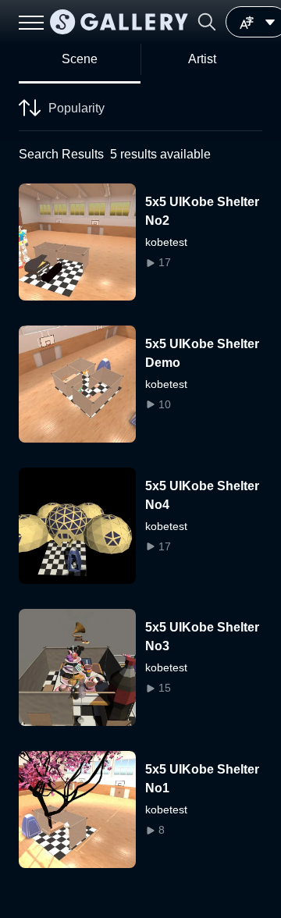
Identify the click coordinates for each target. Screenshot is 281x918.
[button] (206, 21)
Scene (80, 59)
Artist (202, 59)
